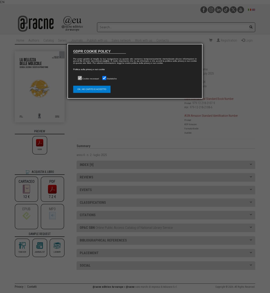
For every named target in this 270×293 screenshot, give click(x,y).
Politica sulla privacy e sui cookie (89, 69)
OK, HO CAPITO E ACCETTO (91, 89)
